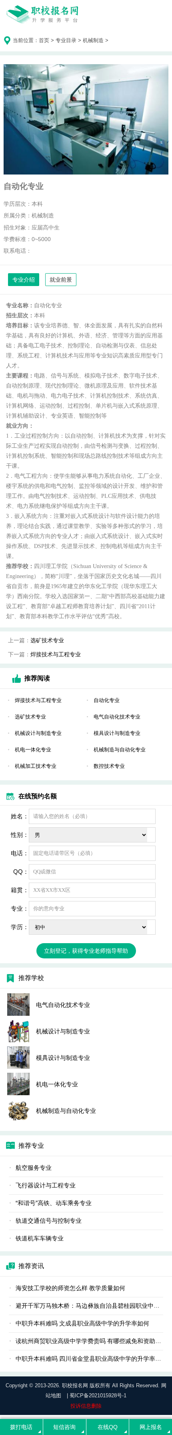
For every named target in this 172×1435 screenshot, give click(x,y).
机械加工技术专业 (35, 766)
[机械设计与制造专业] (18, 1031)
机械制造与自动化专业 (120, 750)
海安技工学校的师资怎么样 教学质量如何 (70, 1288)
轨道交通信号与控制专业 (49, 1220)
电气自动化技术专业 (117, 717)
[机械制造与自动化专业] (18, 1110)
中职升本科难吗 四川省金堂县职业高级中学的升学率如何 (91, 1358)
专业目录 (66, 40)
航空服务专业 (34, 1167)
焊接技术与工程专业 (55, 654)
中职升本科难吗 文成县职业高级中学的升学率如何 (82, 1323)
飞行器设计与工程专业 (46, 1185)
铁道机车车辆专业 (40, 1238)
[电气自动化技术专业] (18, 1004)
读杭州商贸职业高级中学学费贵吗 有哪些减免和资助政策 (91, 1341)
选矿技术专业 (47, 640)
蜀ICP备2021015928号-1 (98, 1395)
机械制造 (93, 40)
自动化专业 (107, 700)
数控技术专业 (109, 766)
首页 (44, 40)
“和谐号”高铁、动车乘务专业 (54, 1203)
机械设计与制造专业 (38, 733)
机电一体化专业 (33, 750)
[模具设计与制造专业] (18, 1057)
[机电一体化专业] (18, 1084)
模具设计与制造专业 (117, 733)
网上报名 (151, 1427)
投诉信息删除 (86, 1406)
